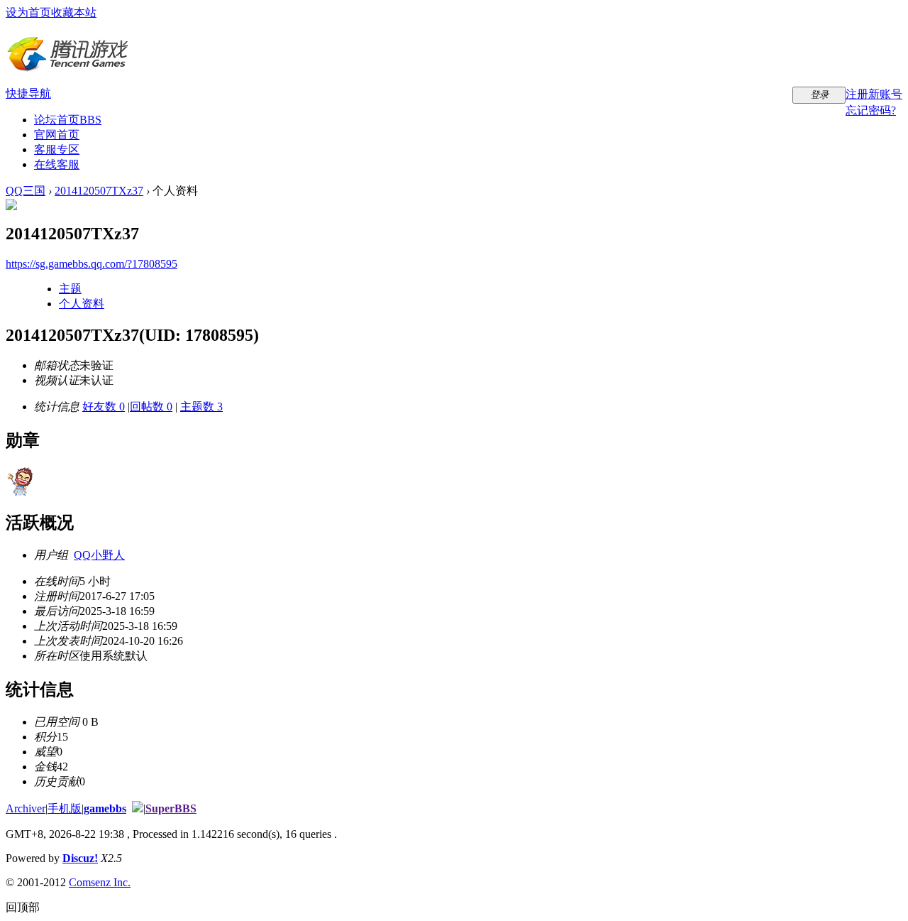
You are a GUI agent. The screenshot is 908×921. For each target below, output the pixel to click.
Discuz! (80, 858)
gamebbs (105, 808)
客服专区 (56, 149)
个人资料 (81, 304)
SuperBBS (170, 808)
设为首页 (28, 12)
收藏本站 (73, 12)
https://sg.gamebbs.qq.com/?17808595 (91, 264)
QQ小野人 (99, 555)
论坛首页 (67, 120)
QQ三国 (25, 191)
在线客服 (56, 164)
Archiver (25, 808)
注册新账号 (874, 94)
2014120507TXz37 (99, 191)
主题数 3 (201, 406)
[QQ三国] (68, 67)
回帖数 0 (151, 406)
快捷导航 (28, 93)
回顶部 (23, 907)
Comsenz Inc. (100, 882)
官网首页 (56, 135)
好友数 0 (103, 406)
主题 (70, 289)
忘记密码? (871, 110)
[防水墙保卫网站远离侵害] (137, 808)
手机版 (65, 808)
